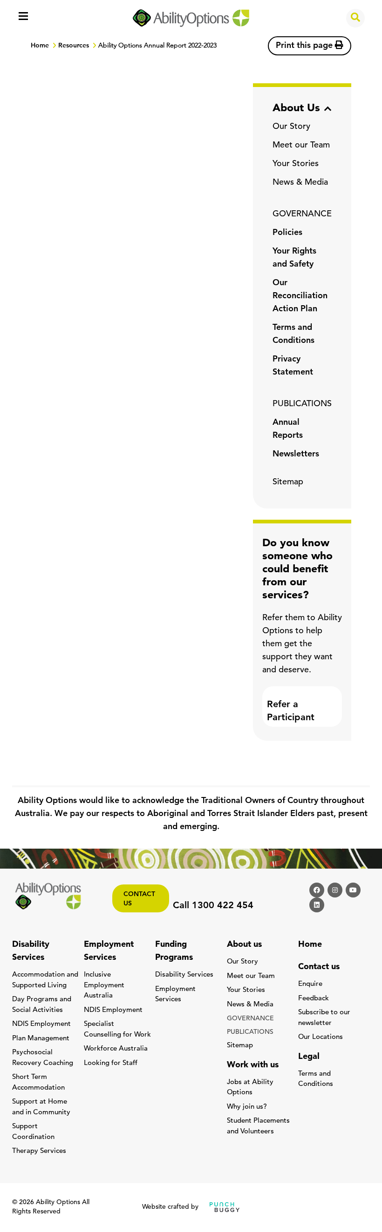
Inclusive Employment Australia (104, 985)
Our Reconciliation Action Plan (300, 296)
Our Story (291, 127)
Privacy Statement (293, 366)
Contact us (139, 899)
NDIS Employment (41, 1024)
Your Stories (296, 164)
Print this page (305, 46)
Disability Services (184, 974)
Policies (287, 233)
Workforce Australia (116, 1048)
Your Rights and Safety (294, 258)
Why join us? (247, 1107)
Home (40, 45)
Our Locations (320, 1037)
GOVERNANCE (302, 214)
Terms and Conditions (293, 334)
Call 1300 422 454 (213, 906)
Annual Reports (288, 429)
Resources (73, 45)
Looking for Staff (110, 1063)
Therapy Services (39, 1151)
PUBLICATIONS (302, 404)
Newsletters (296, 454)
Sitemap (288, 482)
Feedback (313, 998)
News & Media (300, 183)
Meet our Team (301, 145)
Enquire (310, 984)
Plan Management (40, 1038)
